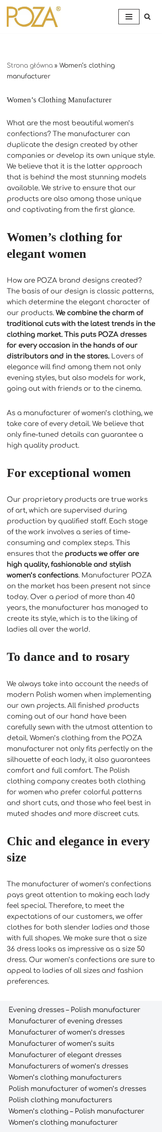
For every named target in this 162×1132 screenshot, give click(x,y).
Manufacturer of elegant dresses (65, 1055)
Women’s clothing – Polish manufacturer (76, 1111)
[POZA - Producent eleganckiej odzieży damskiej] (34, 16)
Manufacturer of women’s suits (61, 1044)
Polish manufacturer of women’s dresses (77, 1089)
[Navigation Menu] (129, 16)
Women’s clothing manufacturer (63, 1123)
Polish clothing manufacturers (60, 1100)
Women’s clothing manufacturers (65, 1078)
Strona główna (30, 65)
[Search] (147, 16)
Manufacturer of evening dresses (65, 1021)
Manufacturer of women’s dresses (67, 1032)
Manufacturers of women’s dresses (68, 1066)
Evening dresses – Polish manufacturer (74, 1010)
